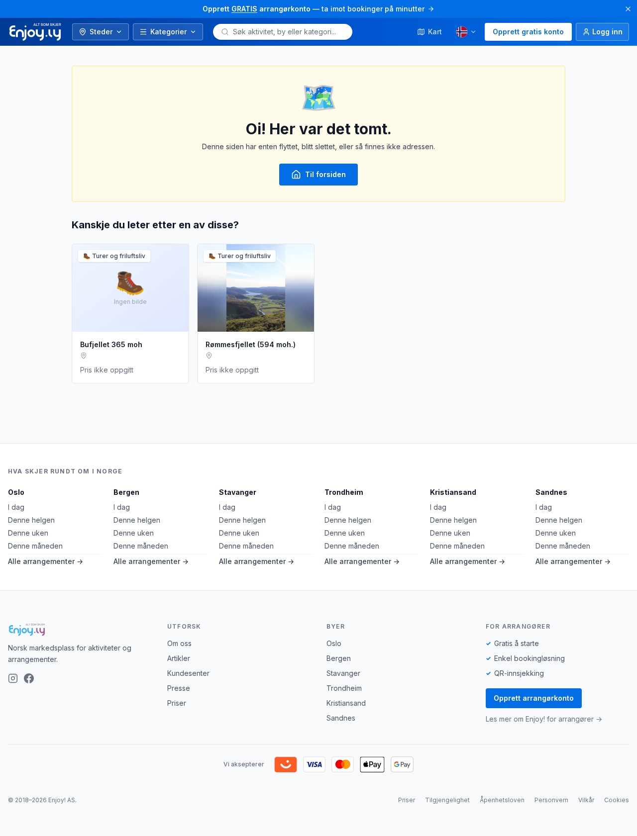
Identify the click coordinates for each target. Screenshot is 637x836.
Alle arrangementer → (45, 561)
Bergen (126, 492)
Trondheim (343, 492)
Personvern (551, 800)
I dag (16, 507)
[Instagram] (13, 678)
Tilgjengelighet (447, 800)
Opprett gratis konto (528, 31)
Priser (176, 703)
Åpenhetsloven (502, 800)
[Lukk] (628, 9)
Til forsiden (325, 174)
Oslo (16, 492)
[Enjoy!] (79, 630)
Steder (101, 31)
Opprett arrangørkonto (534, 698)
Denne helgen (31, 520)
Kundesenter (188, 673)
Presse (178, 688)
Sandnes (551, 492)
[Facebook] (29, 678)
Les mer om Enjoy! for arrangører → (544, 719)
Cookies (616, 800)
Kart (435, 31)
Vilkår (586, 800)
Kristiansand (453, 492)
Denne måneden (35, 546)
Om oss (179, 643)
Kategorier (168, 31)
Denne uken (28, 533)
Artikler (178, 658)
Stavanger (237, 492)
